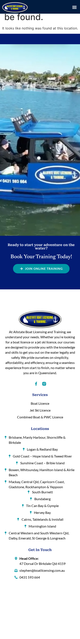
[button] (74, 7)
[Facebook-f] (36, 384)
